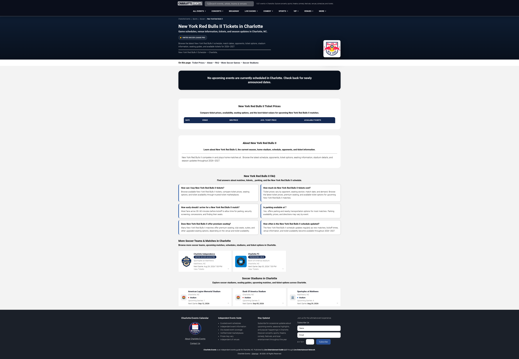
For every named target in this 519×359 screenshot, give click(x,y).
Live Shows (250, 11)
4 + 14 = (300, 342)
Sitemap (255, 354)
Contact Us (195, 343)
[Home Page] (190, 3)
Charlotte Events (184, 19)
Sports (282, 11)
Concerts (216, 11)
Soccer (202, 19)
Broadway (234, 11)
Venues (307, 11)
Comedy (267, 11)
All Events (198, 11)
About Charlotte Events (195, 339)
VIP (295, 11)
